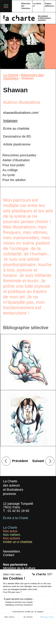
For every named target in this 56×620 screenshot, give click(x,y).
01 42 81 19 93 (18, 511)
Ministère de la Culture (19, 568)
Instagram (10, 120)
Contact (8, 555)
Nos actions (11, 538)
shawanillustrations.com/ (21, 113)
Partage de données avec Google (19, 602)
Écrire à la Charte (15, 518)
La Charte (10, 75)
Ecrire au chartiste (16, 128)
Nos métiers (11, 535)
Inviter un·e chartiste (17, 542)
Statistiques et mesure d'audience (19, 605)
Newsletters (11, 551)
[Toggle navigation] (6, 6)
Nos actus (10, 531)
